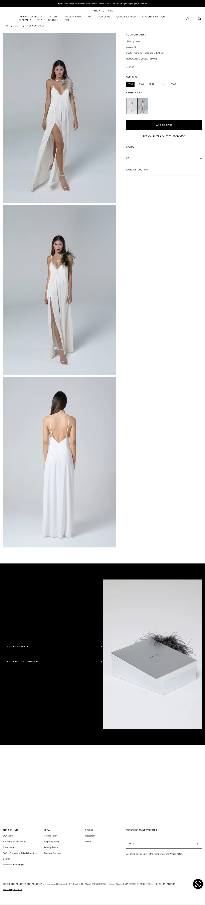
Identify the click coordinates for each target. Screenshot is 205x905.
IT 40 (141, 84)
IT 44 (163, 85)
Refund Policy (50, 835)
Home (5, 26)
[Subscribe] (197, 844)
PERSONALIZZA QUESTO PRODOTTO (164, 136)
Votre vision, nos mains (14, 841)
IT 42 (151, 84)
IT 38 (130, 84)
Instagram (90, 835)
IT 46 (173, 84)
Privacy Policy (51, 847)
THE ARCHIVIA (18, 884)
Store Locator (10, 847)
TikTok (88, 841)
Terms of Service (52, 853)
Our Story (8, 835)
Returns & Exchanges (13, 864)
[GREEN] (131, 106)
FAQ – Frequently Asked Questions (20, 853)
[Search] (2, 18)
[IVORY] (142, 106)
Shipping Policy (51, 841)
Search (6, 859)
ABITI (17, 26)
